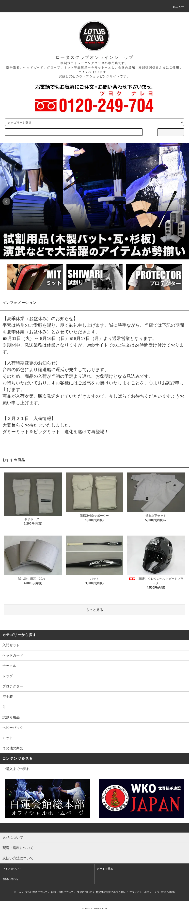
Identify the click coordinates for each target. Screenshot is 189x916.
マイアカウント (11, 868)
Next (183, 201)
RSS (163, 892)
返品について (84, 892)
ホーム (17, 892)
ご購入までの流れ (16, 769)
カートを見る (105, 868)
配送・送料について (62, 892)
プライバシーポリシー (141, 892)
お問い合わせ (10, 878)
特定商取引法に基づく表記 (111, 892)
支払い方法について (36, 892)
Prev (6, 201)
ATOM (171, 892)
